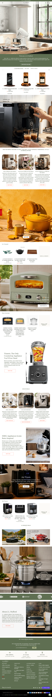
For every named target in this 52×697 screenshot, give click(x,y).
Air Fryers (5, 501)
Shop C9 (8, 105)
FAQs (15, 665)
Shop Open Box (9, 420)
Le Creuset (5, 244)
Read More (8, 625)
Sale (3, 676)
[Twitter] (35, 687)
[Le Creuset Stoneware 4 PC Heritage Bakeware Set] (7, 252)
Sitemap (28, 667)
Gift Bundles (6, 50)
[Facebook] (33, 687)
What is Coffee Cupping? (44, 665)
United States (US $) (7, 692)
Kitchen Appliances (6, 667)
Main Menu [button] (4, 663)
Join (34, 647)
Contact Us (29, 669)
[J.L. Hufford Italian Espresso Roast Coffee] (42, 79)
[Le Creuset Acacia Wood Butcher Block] (32, 252)
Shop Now (10, 370)
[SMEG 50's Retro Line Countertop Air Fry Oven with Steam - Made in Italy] (20, 509)
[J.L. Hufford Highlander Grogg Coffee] (26, 79)
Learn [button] (40, 663)
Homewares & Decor (6, 672)
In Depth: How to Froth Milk (44, 667)
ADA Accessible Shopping (19, 675)
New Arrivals (14, 50)
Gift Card (16, 680)
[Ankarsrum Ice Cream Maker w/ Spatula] (32, 321)
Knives (3, 669)
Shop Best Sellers (26, 64)
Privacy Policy (29, 671)
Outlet (3, 674)
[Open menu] (3, 2)
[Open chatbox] (49, 694)
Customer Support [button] (31, 663)
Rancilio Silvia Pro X (45, 417)
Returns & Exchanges (31, 674)
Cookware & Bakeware (6, 671)
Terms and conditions (31, 672)
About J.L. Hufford (30, 665)
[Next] (49, 70)
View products (43, 305)
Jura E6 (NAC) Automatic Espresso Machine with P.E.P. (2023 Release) (26, 417)
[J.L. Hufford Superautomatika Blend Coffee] (9, 79)
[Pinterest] (39, 687)
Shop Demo (42, 420)
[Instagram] (41, 687)
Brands (3, 678)
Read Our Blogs (17, 673)
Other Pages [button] (17, 663)
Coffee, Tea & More (6, 665)
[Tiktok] (37, 687)
